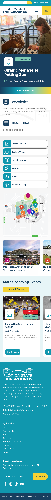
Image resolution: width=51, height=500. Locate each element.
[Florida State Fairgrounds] (25, 374)
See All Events (16, 289)
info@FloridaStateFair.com (19, 410)
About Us (7, 434)
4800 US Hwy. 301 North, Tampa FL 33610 (26, 406)
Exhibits (40, 81)
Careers (7, 438)
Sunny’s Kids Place (12, 441)
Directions (43, 3)
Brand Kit (7, 445)
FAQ (5, 427)
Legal (6, 452)
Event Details (12, 352)
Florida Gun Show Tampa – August (19, 325)
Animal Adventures (24, 81)
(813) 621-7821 (13, 414)
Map (36, 3)
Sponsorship (9, 431)
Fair (11, 81)
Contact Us (8, 448)
